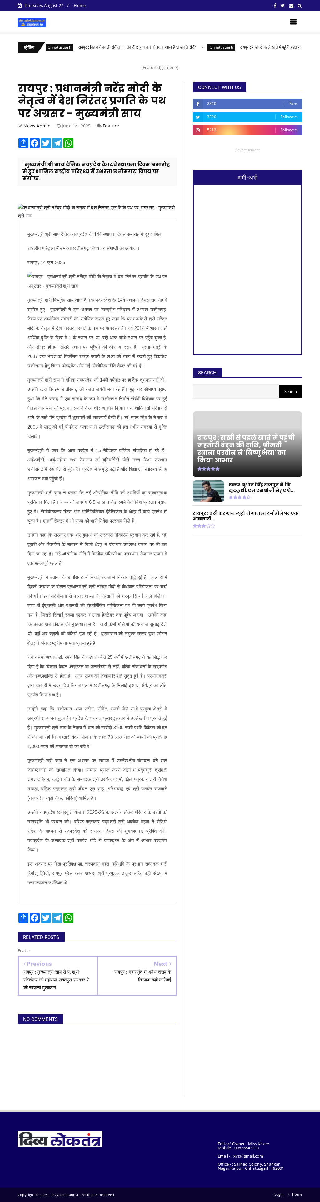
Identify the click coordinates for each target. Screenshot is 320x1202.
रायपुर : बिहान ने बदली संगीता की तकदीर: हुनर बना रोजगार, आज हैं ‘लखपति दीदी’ (110, 47)
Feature (111, 126)
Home (80, 5)
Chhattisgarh (195, 47)
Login (279, 1194)
